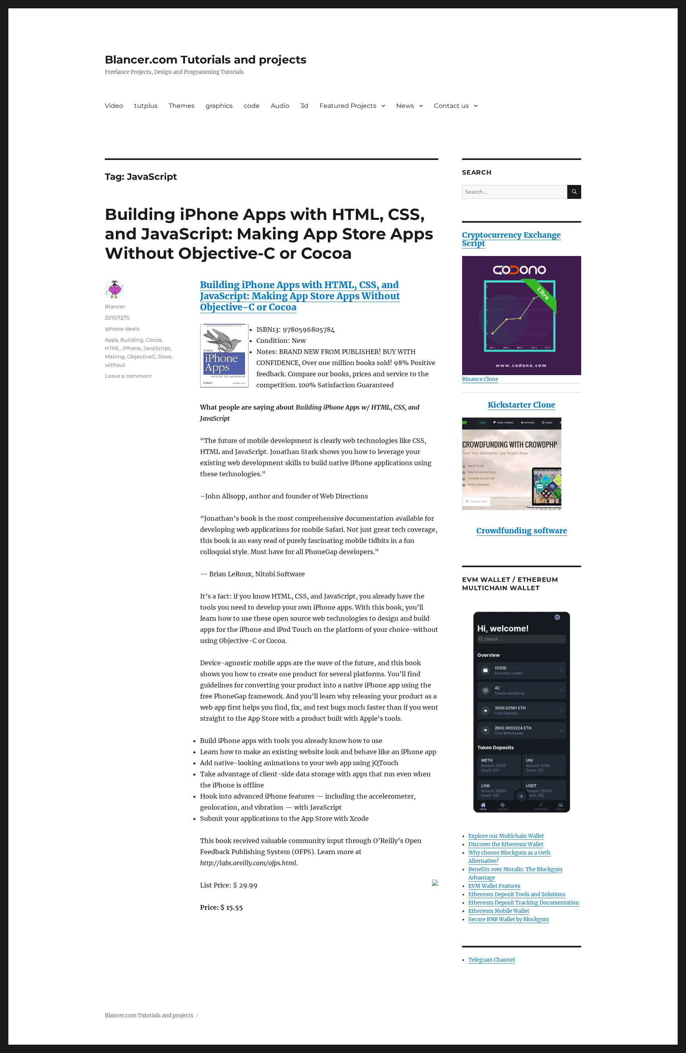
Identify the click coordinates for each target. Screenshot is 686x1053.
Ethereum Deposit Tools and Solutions (517, 894)
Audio (280, 106)
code (252, 106)
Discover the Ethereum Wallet (505, 844)
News (405, 106)
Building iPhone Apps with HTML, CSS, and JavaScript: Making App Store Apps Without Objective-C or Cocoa (269, 233)
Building (131, 340)
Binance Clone (480, 379)
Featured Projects (348, 106)
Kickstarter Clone (521, 405)
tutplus (146, 106)
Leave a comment (128, 376)
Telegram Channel (491, 960)
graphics (219, 106)
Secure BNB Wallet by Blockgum (508, 919)
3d (304, 106)
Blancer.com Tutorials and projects (205, 59)
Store (165, 356)
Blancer (115, 306)
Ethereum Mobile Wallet (498, 911)
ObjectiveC (141, 356)
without (115, 365)
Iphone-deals (122, 328)
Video (114, 106)
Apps (111, 340)
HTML (112, 348)
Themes (182, 106)
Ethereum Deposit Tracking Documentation (523, 902)
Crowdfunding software (521, 530)
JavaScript (156, 348)
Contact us (451, 106)
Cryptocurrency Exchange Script (511, 239)
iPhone (131, 348)
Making (115, 356)
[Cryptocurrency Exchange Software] (521, 315)
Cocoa (154, 340)
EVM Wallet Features (494, 886)
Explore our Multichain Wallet (506, 836)
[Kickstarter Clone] (521, 464)
